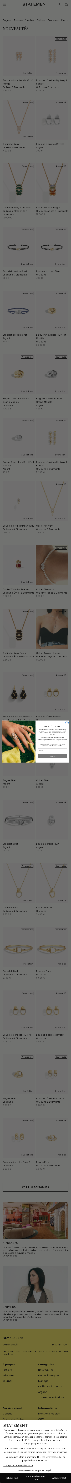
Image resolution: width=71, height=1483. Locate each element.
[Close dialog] (67, 722)
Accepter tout (59, 1477)
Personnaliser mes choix (35, 1478)
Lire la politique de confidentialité (18, 1465)
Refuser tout (12, 1477)
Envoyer (52, 756)
